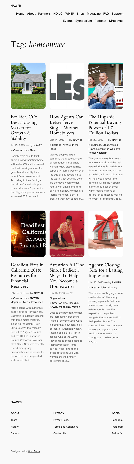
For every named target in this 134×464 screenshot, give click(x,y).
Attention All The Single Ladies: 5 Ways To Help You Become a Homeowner (67, 275)
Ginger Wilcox (57, 298)
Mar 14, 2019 (57, 139)
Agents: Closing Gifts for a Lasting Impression (105, 270)
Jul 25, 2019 (18, 145)
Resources (37, 302)
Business (96, 144)
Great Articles (21, 150)
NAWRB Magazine (60, 306)
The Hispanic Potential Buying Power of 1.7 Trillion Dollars (104, 125)
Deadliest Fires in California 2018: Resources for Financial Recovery (27, 275)
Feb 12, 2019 (18, 292)
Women (76, 306)
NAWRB (16, 5)
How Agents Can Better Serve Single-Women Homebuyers (67, 125)
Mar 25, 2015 (96, 282)
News (33, 150)
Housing (56, 144)
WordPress (34, 451)
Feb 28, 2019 (95, 139)
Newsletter (102, 148)
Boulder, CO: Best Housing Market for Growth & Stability (24, 127)
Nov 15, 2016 (57, 292)
